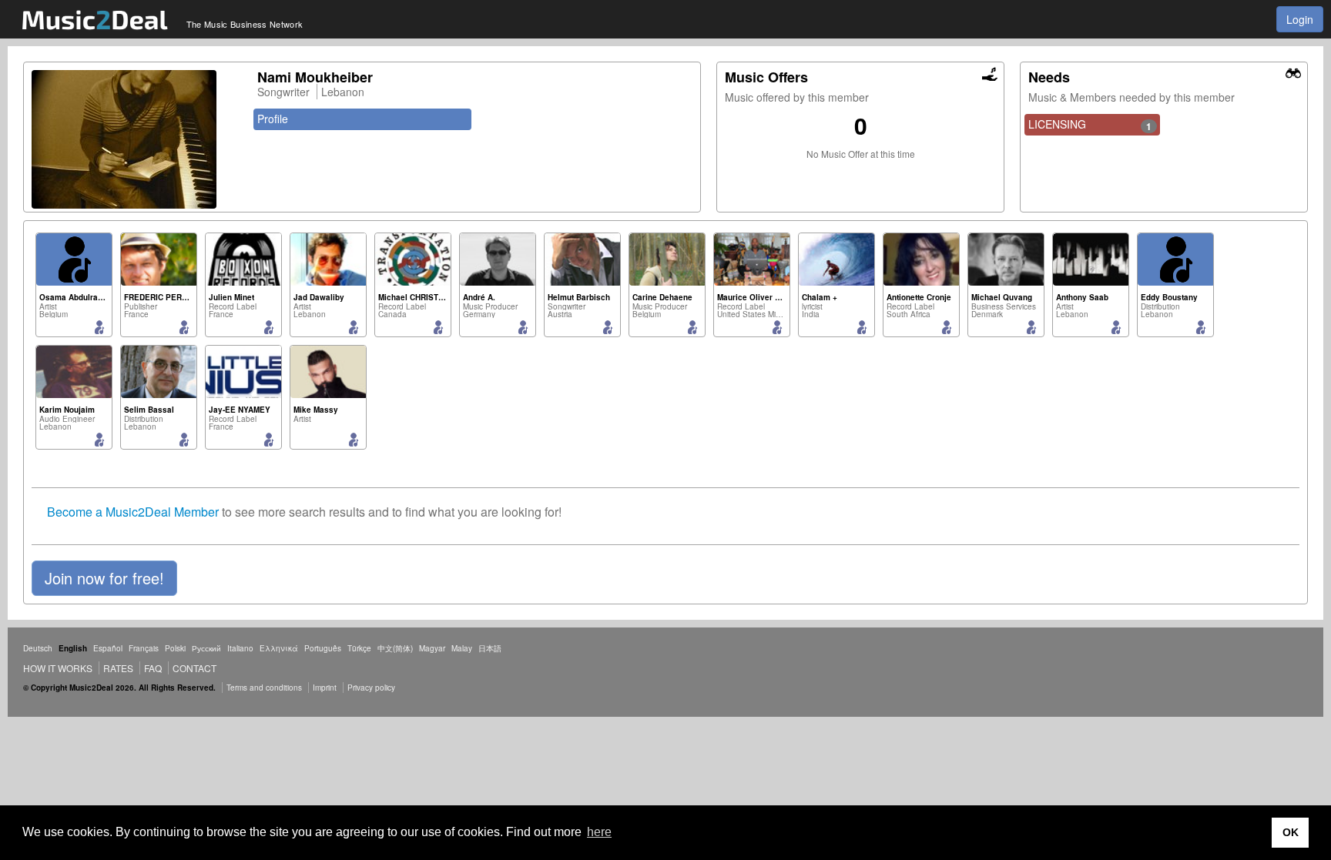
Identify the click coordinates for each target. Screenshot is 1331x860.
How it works (57, 667)
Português (322, 648)
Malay (461, 648)
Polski (175, 648)
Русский (206, 648)
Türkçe (359, 648)
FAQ (153, 667)
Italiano (240, 648)
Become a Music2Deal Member (133, 511)
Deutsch (37, 648)
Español (107, 648)
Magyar (432, 648)
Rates (118, 667)
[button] (104, 578)
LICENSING (1090, 124)
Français (144, 648)
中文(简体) (395, 648)
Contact (194, 667)
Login (1299, 19)
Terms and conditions (264, 687)
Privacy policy (371, 687)
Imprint (325, 687)
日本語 (489, 648)
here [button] (599, 831)
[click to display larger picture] (137, 139)
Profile (272, 118)
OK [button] (1290, 832)
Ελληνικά (279, 648)
